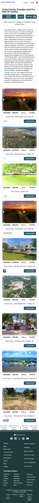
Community (7, 455)
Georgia (5, 478)
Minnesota (17, 478)
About (5, 461)
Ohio (15, 485)
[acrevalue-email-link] (11, 438)
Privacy (14, 494)
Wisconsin (30, 485)
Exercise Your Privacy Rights (29, 497)
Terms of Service (8, 496)
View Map (29, 16)
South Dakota (31, 479)
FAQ (4, 463)
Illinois (5, 481)
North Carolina (18, 483)
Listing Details (30, 121)
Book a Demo (28, 451)
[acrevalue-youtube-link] (27, 438)
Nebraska (16, 481)
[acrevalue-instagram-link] (23, 438)
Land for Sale (8, 452)
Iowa (4, 485)
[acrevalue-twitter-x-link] (19, 438)
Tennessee (30, 482)
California (6, 474)
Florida (5, 476)
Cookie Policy (21, 495)
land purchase (9, 70)
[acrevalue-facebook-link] (16, 438)
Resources (7, 458)
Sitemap (27, 447)
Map (32, 3)
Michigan (16, 476)
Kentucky (16, 474)
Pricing (5, 443)
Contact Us (28, 466)
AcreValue (8, 30)
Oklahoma (30, 474)
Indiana (5, 483)
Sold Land (6, 449)
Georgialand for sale (12, 72)
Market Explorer (29, 444)
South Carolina (31, 477)
